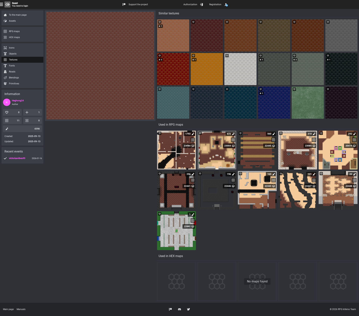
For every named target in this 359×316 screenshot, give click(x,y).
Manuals (21, 309)
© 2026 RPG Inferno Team (343, 309)
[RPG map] (176, 150)
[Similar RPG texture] (173, 35)
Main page (8, 309)
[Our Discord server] (179, 309)
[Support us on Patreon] (170, 309)
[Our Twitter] (188, 309)
